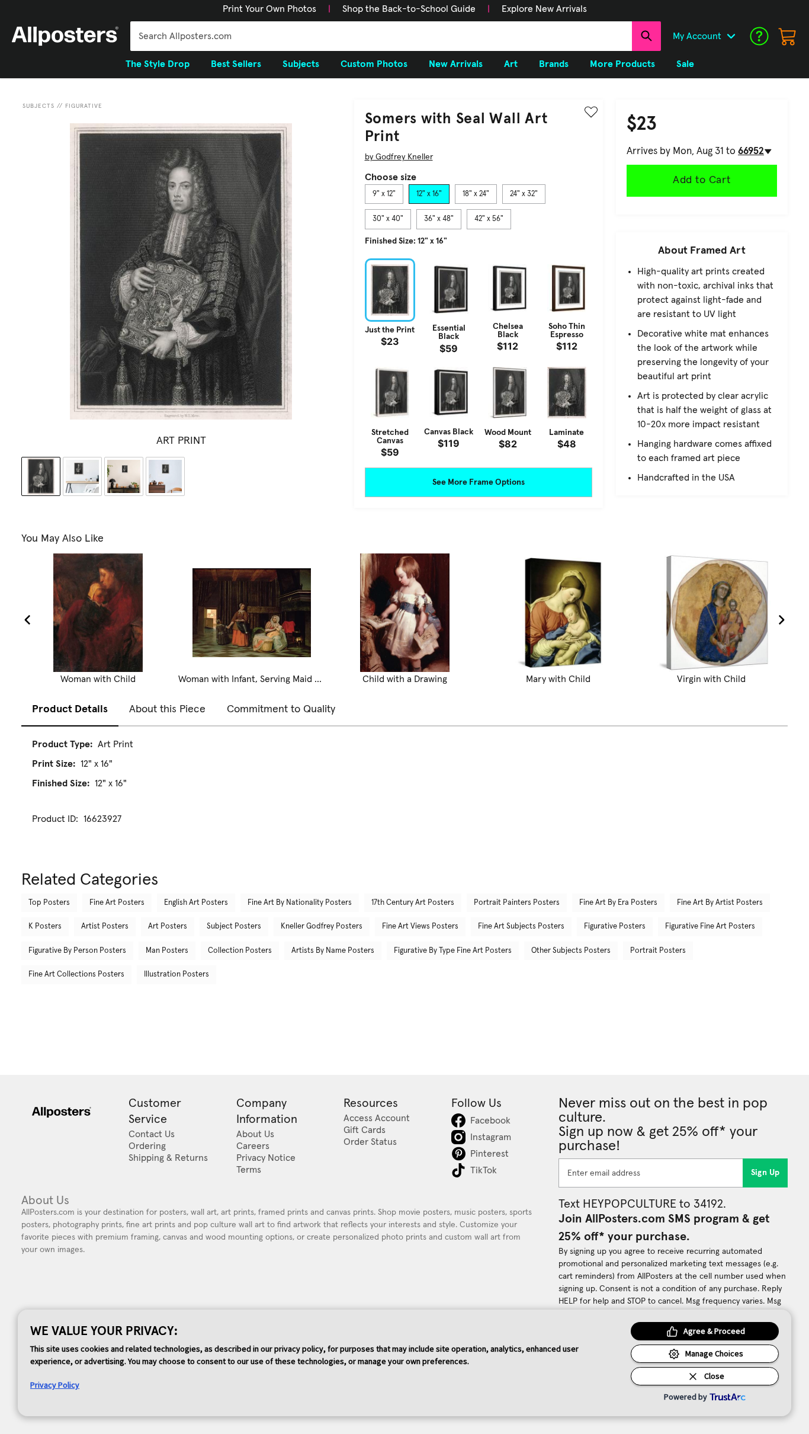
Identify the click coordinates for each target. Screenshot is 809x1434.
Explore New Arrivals (544, 9)
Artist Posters (105, 926)
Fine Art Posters (117, 903)
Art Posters (167, 926)
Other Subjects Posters (571, 951)
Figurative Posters (615, 926)
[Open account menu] (730, 36)
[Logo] (65, 36)
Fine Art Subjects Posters (521, 926)
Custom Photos (374, 64)
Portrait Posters (658, 951)
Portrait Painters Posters (517, 903)
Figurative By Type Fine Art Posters (453, 951)
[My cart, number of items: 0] (787, 36)
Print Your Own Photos (269, 9)
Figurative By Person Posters (77, 951)
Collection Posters (240, 951)
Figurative (83, 106)
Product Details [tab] (70, 709)
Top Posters (49, 903)
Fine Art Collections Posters (76, 974)
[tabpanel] (478, 358)
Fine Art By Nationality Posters (300, 903)
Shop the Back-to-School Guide (409, 9)
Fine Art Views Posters (420, 926)
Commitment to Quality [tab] (281, 709)
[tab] (384, 194)
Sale (685, 64)
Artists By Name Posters (332, 951)
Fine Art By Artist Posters (720, 903)
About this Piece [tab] (167, 709)
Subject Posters (234, 926)
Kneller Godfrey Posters (321, 926)
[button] (269, 9)
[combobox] (381, 36)
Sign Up (765, 1173)
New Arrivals (456, 64)
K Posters (45, 926)
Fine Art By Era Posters (618, 903)
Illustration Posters (176, 974)
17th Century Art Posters (412, 903)
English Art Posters (196, 903)
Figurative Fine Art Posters (710, 926)
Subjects (38, 106)
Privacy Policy (54, 1384)
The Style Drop (158, 64)
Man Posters (167, 951)
